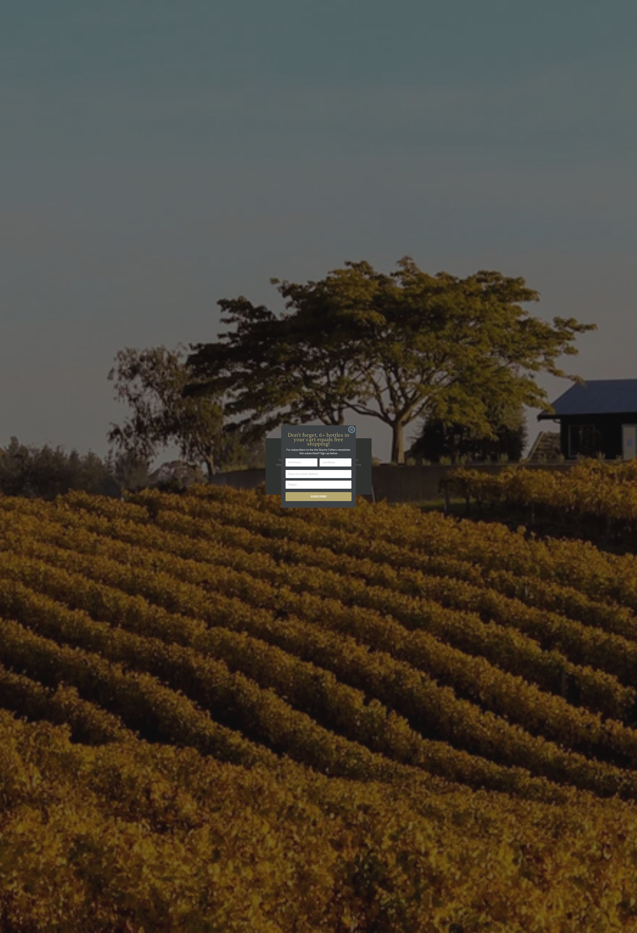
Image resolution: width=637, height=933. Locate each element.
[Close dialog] (351, 429)
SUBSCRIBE (319, 496)
